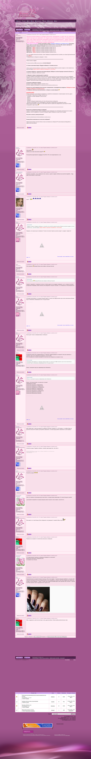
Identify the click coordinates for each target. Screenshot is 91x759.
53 (22, 346)
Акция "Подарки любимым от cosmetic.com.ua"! (28, 24)
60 (22, 347)
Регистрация (50, 21)
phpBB (59, 734)
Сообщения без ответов (19, 27)
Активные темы (27, 27)
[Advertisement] (45, 137)
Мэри (71, 702)
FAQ (28, 21)
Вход (56, 21)
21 (22, 185)
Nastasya (40, 154)
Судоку (24, 21)
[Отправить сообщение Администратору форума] (19, 1)
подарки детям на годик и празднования (30, 701)
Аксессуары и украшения (30, 710)
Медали (44, 21)
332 (22, 365)
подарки (27, 698)
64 (22, 591)
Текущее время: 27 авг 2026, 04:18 (37, 29)
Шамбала (52, 696)
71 (22, 212)
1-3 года (27, 702)
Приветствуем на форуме (44, 30)
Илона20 (52, 710)
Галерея (19, 21)
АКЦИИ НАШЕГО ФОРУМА (54, 30)
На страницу (19, 25)
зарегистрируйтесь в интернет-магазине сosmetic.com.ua (59, 76)
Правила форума (43, 96)
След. (26, 25)
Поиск (33, 21)
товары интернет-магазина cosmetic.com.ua (53, 46)
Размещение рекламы (59, 723)
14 (22, 186)
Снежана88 (71, 710)
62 (22, 41)
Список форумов (35, 30)
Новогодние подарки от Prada (28, 709)
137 (22, 366)
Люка (71, 697)
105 (22, 236)
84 (22, 211)
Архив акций (62, 30)
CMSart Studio (67, 735)
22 (22, 162)
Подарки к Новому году (26, 705)
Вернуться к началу (20, 127)
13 (22, 485)
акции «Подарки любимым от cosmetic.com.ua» (39, 77)
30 (22, 310)
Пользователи (38, 21)
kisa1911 (52, 701)
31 (22, 161)
